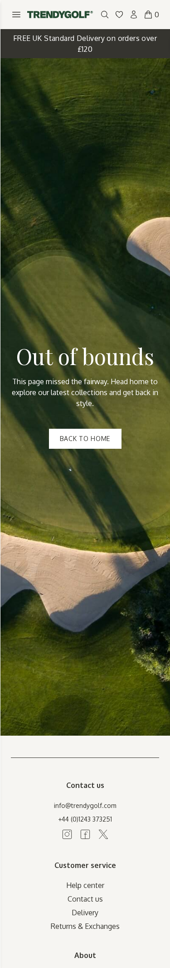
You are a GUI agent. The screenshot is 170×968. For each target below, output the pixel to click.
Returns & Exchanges (85, 926)
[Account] (133, 14)
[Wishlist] (119, 14)
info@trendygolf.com (85, 805)
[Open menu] (16, 14)
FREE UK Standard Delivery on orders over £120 (85, 44)
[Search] (104, 14)
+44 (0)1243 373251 (85, 819)
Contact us (85, 898)
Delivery (85, 912)
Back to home (85, 438)
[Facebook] (85, 834)
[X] (103, 834)
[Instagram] (67, 834)
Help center (85, 885)
